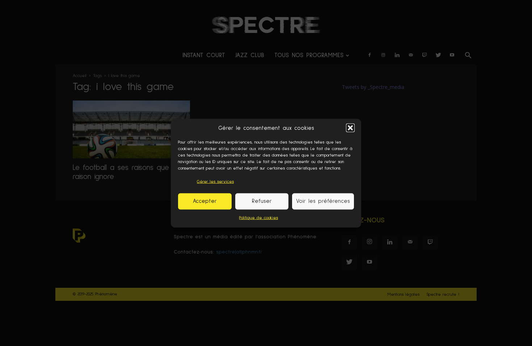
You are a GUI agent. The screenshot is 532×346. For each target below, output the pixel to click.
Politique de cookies (258, 217)
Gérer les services (215, 181)
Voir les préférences (323, 201)
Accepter (205, 201)
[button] (350, 128)
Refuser (262, 201)
